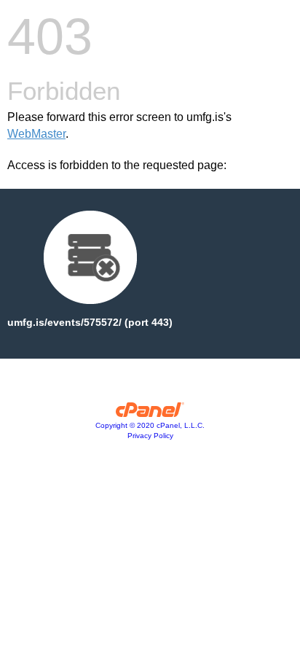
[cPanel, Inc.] (150, 413)
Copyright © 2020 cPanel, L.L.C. (150, 425)
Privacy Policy (150, 436)
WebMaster (36, 134)
